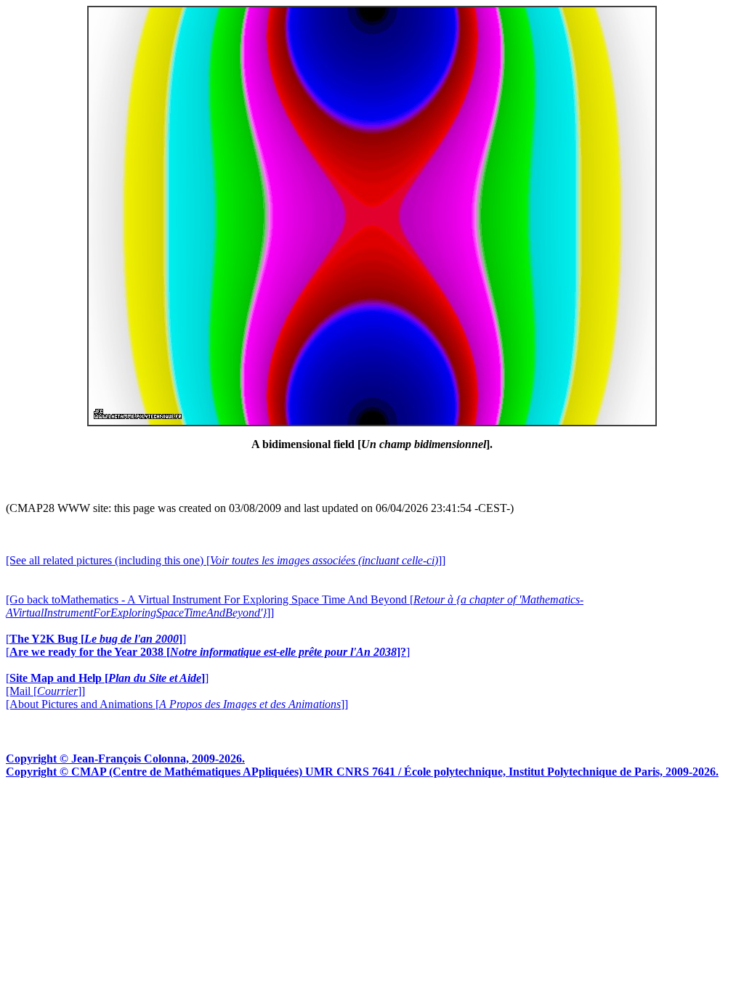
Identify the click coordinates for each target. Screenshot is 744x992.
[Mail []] (45, 691)
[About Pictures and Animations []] (177, 704)
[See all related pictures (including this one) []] (225, 560)
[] (96, 639)
